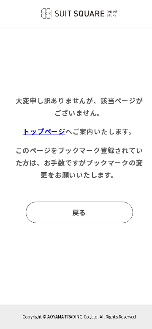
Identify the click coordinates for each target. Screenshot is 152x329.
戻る (79, 212)
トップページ (44, 131)
